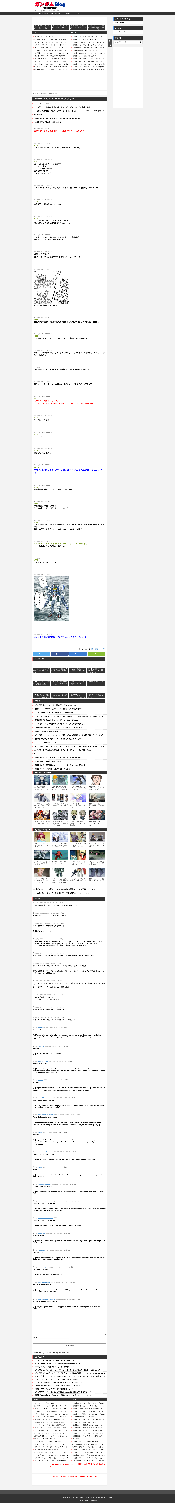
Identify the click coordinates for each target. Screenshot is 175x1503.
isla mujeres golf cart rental (45, 1151)
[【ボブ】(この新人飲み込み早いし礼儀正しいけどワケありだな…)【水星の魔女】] (60, 780)
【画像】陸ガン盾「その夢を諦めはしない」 (49, 731)
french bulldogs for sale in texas (46, 1114)
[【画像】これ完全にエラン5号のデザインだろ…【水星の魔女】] (78, 815)
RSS (39, 13)
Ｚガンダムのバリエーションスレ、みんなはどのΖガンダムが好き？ (57, 1379)
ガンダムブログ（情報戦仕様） (89, 1500)
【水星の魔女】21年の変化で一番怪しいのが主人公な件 (60, 805)
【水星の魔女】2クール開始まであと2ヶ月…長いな (96, 879)
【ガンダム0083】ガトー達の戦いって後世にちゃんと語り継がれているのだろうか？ (63, 1392)
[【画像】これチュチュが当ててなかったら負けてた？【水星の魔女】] (42, 855)
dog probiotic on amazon (44, 1184)
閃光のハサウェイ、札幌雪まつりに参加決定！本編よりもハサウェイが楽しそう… (60, 846)
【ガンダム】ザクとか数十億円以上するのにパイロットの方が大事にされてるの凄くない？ (60, 881)
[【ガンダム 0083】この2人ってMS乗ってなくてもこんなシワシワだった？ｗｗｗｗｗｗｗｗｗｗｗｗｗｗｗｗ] (78, 837)
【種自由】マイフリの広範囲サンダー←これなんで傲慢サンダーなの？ (58, 739)
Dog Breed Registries (43, 1267)
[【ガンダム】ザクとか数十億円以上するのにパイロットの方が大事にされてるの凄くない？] (60, 872)
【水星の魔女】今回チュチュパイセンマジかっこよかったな (96, 823)
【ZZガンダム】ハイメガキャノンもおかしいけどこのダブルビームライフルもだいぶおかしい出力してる (69, 1376)
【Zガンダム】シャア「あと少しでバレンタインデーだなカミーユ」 (78, 862)
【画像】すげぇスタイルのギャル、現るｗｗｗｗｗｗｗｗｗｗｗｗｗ (57, 118)
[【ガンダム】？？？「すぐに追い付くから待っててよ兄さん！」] (97, 837)
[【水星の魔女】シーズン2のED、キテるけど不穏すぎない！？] (78, 797)
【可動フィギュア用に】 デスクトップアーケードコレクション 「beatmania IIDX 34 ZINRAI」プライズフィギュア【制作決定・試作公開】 (70, 111)
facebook (57, 13)
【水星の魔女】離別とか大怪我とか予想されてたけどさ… (96, 805)
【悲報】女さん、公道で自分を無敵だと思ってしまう (52, 769)
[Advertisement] (128, 77)
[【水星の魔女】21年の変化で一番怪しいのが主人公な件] (60, 797)
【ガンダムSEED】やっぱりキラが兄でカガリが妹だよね (53, 712)
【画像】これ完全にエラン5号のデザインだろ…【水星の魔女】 (78, 823)
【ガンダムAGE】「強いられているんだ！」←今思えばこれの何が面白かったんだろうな (42, 881)
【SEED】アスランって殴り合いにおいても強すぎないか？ (54, 1367)
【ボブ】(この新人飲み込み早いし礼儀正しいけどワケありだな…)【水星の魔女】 (60, 787)
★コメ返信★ (60, 903)
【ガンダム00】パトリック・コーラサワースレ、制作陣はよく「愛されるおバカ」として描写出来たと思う (70, 716)
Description (45, 13)
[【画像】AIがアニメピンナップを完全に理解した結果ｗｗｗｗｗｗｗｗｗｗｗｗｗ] (42, 815)
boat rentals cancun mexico (45, 1097)
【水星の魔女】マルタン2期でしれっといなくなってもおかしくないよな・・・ (96, 787)
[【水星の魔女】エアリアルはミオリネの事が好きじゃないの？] (78, 654)
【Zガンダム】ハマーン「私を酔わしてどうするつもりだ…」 (42, 845)
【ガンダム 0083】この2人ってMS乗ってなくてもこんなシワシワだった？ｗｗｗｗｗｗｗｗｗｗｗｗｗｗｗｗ (78, 847)
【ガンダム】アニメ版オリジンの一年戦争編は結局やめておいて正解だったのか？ (65, 889)
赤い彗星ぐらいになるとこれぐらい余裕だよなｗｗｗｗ (60, 862)
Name (35, 1337)
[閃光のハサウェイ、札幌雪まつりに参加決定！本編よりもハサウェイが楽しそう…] (60, 837)
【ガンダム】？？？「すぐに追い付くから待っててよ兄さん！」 (96, 845)
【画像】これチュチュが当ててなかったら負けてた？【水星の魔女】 (42, 862)
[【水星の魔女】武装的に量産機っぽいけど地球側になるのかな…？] (78, 780)
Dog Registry (41, 1250)
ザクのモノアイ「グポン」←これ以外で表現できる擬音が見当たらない (96, 862)
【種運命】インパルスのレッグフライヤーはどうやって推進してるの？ (58, 709)
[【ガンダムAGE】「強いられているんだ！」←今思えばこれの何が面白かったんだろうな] (42, 872)
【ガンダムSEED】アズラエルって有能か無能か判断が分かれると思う (58, 1363)
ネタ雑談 (102, 649)
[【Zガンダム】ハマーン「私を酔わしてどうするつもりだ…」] (42, 837)
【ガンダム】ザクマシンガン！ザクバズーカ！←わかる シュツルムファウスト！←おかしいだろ (67, 1370)
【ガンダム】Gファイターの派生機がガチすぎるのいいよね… (55, 705)
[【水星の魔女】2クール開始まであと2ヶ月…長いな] (97, 872)
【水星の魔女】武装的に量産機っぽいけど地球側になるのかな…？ (78, 787)
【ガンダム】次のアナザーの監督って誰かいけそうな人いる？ (78, 880)
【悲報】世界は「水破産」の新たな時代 (47, 122)
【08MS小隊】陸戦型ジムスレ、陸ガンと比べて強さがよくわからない (58, 727)
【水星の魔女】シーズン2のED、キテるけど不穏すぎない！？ (77, 805)
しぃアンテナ (80, 13)
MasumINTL (41, 1027)
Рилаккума (38, 115)
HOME (34, 13)
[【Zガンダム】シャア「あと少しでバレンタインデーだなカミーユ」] (78, 855)
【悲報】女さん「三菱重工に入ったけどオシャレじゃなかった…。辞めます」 (60, 765)
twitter (51, 13)
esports (40, 1132)
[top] (110, 41)
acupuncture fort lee (43, 1061)
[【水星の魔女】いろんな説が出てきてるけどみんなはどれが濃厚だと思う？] (42, 797)
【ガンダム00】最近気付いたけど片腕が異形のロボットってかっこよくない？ (60, 1382)
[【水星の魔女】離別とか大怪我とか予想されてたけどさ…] (97, 797)
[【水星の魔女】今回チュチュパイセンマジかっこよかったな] (97, 815)
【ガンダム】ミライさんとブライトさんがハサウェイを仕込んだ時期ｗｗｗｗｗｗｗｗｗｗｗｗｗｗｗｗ (69, 1373)
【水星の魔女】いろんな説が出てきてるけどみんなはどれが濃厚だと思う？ (42, 805)
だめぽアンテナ (70, 13)
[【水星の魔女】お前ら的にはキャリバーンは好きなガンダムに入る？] (60, 815)
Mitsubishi (40, 1080)
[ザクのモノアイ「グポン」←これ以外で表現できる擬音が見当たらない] (97, 855)
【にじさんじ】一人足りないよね (45, 103)
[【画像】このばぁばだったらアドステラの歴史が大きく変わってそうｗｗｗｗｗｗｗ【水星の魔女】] (42, 780)
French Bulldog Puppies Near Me (46, 1299)
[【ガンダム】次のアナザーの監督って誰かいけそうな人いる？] (78, 872)
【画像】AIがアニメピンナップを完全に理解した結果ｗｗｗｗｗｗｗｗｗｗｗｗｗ (42, 824)
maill (63, 13)
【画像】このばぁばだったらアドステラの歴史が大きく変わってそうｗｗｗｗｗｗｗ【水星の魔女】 (42, 788)
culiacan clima (41, 1233)
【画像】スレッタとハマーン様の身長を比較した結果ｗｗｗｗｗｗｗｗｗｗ (63, 893)
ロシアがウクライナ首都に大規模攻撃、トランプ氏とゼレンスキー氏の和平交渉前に (62, 107)
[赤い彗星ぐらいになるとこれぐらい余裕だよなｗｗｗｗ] (60, 855)
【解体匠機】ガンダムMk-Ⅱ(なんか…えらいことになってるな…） (56, 720)
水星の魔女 (94, 649)
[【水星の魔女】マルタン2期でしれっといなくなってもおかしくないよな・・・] (97, 780)
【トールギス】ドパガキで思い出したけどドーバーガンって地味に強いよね (59, 724)
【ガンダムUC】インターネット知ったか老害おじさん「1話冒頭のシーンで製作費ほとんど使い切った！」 (70, 735)
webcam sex (41, 1046)
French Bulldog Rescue (44, 1282)
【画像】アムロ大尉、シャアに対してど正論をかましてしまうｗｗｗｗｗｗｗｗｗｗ (62, 1395)
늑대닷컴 (40, 1167)
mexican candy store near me (45, 1201)
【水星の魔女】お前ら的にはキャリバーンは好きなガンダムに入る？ (60, 823)
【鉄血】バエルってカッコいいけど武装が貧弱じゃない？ (53, 1389)
